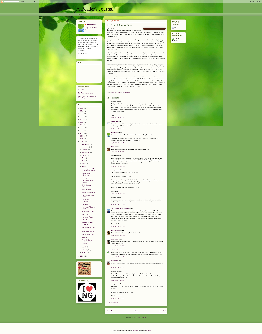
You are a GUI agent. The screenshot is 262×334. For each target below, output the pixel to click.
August (84, 155)
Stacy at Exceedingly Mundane (120, 208)
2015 (82, 119)
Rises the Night (86, 189)
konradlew (136, 330)
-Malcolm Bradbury (82, 53)
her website (122, 79)
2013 (82, 125)
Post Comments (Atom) (140, 317)
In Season (81, 90)
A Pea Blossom (86, 220)
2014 (82, 122)
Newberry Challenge (88, 192)
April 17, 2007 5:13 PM (117, 267)
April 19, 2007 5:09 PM (117, 298)
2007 (112, 92)
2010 (82, 133)
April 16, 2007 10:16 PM (118, 152)
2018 (82, 111)
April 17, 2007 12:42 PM (118, 246)
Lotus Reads (114, 239)
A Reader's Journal (94, 8)
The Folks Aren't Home (85, 93)
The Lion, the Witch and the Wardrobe (88, 169)
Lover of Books (115, 230)
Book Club (85, 204)
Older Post (162, 311)
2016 (82, 116)
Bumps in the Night (88, 234)
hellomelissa (114, 260)
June (84, 161)
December (85, 144)
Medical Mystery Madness (87, 186)
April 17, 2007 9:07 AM (118, 204)
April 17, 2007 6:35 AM (118, 166)
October (85, 149)
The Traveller (115, 250)
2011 (82, 130)
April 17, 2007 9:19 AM (118, 226)
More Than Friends (88, 231)
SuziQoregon (115, 121)
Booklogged (114, 132)
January (85, 252)
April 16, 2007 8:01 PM (117, 128)
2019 (82, 108)
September (86, 152)
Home (80, 14)
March (84, 247)
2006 (82, 256)
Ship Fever (85, 214)
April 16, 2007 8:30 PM (117, 143)
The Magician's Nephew (86, 200)
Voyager (84, 237)
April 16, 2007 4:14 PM (117, 117)
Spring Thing (126, 92)
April (83, 166)
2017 (82, 114)
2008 (82, 139)
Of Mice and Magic (88, 211)
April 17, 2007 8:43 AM (118, 194)
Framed (113, 147)
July (83, 158)
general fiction (119, 92)
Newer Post (110, 311)
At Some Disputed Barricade (87, 223)
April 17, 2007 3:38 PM (117, 257)
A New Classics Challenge (86, 174)
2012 (82, 127)
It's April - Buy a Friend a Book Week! (87, 241)
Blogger (148, 330)
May (83, 163)
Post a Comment (113, 302)
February (85, 250)
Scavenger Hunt (87, 178)
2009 (82, 136)
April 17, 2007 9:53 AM (118, 235)
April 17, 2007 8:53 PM (117, 280)
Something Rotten (87, 217)
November (85, 147)
